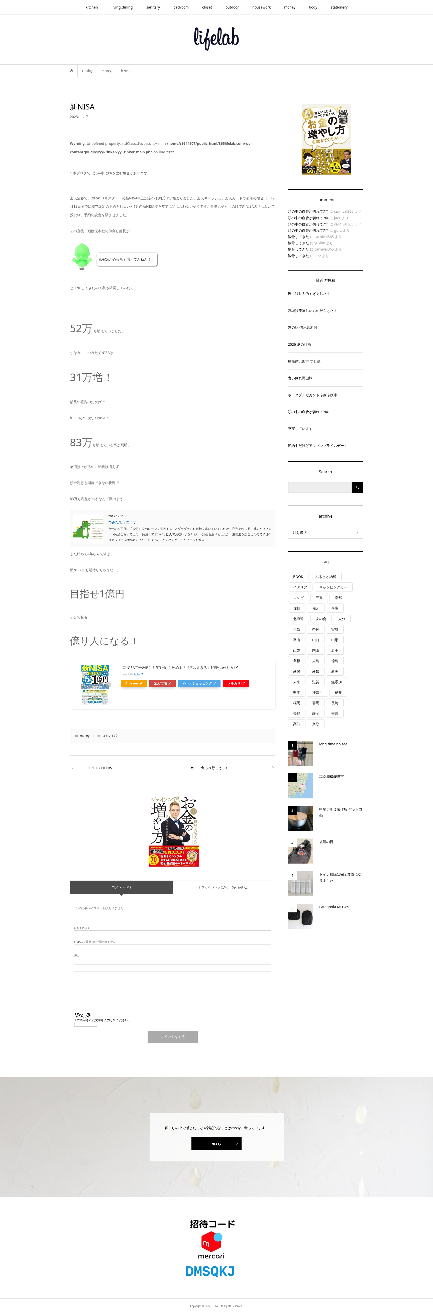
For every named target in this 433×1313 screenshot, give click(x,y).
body (313, 7)
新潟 (334, 671)
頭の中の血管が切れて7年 (308, 211)
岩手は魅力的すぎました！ (309, 293)
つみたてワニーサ (122, 522)
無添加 (336, 681)
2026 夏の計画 (299, 344)
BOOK (298, 576)
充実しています (300, 428)
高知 (296, 724)
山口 (315, 639)
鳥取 (315, 724)
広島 (315, 660)
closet (207, 7)
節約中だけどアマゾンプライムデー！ (318, 445)
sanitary (153, 7)
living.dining (122, 7)
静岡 (315, 713)
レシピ (298, 597)
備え (315, 608)
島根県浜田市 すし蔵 (304, 361)
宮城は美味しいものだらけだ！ (312, 310)
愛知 (315, 671)
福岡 (296, 702)
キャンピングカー (333, 587)
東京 (296, 681)
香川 (334, 713)
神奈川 (317, 692)
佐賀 (296, 608)
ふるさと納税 (325, 576)
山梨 (296, 650)
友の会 (321, 618)
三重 (319, 597)
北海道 (298, 618)
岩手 (334, 650)
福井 (338, 692)
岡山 (315, 650)
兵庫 (334, 608)
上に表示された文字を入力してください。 (102, 1020)
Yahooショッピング (197, 683)
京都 (338, 597)
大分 (341, 618)
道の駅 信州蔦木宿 (302, 327)
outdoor (232, 7)
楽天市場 (160, 683)
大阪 (296, 629)
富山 (296, 639)
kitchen (92, 7)
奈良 (315, 629)
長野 (296, 713)
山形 (334, 639)
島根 (296, 660)
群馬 (315, 702)
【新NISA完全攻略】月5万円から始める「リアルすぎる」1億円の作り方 (177, 667)
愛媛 (296, 671)
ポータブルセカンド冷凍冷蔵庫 (312, 395)
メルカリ (234, 683)
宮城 (334, 629)
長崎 (334, 702)
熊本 (296, 692)
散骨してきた (298, 236)
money (289, 7)
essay (216, 1143)
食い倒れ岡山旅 (300, 378)
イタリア (300, 587)
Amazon (131, 683)
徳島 (334, 660)
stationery (339, 7)
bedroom (181, 7)
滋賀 (315, 681)
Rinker (137, 674)
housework (261, 7)
